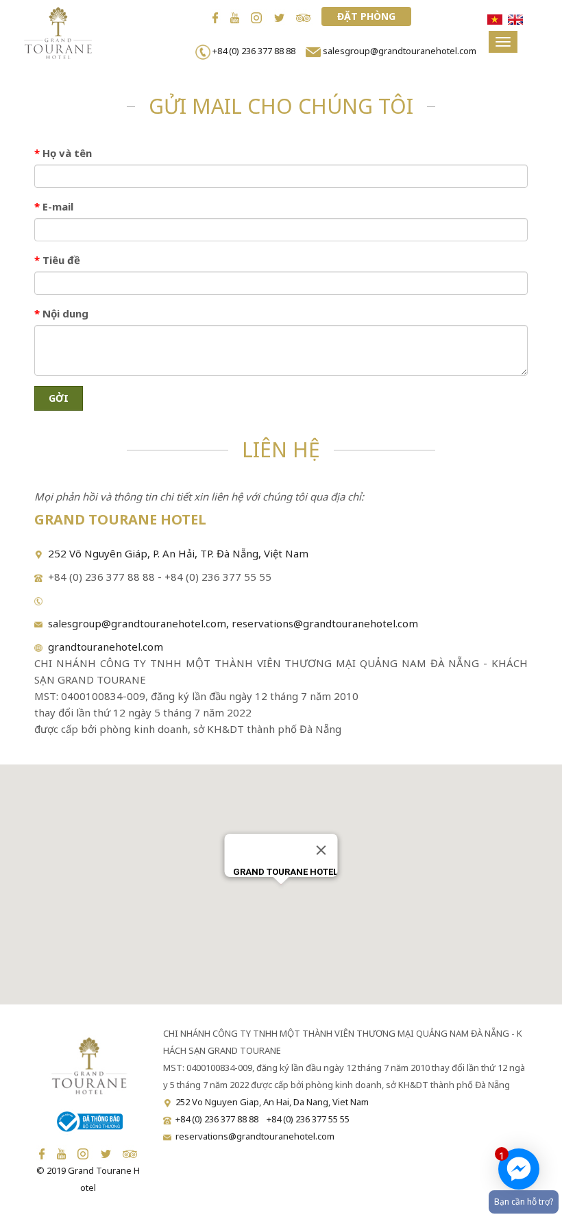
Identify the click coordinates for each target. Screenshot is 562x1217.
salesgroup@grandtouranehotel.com (399, 51)
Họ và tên (63, 153)
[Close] (321, 850)
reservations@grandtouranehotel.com (325, 623)
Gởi (59, 398)
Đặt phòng (366, 16)
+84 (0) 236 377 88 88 (256, 51)
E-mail (53, 206)
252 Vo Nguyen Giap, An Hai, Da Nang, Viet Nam (272, 1102)
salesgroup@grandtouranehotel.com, (137, 623)
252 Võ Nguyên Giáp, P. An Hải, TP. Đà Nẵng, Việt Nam (178, 553)
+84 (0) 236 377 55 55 (308, 1119)
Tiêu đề (57, 260)
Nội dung (61, 313)
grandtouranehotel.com (102, 646)
